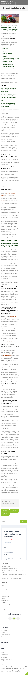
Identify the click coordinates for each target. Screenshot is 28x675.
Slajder (3, 606)
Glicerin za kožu (5, 592)
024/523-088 (4, 659)
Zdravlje (3, 609)
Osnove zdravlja (14, 510)
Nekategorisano (5, 596)
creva (15, 501)
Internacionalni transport (7, 638)
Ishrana (3, 594)
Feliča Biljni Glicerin (5, 566)
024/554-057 (10, 659)
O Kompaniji (4, 630)
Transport (3, 636)
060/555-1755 (9, 3)
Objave (3, 598)
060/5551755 (4, 657)
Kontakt (3, 632)
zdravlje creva (5, 505)
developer (16, 25)
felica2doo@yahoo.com (6, 660)
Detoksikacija (4, 587)
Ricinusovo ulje (4, 602)
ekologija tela (11, 503)
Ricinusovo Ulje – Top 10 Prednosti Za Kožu (11, 578)
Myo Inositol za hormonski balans (9, 568)
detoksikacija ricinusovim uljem (8, 589)
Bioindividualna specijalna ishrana (5, 512)
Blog (7, 501)
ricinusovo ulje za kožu (6, 604)
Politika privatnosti (5, 634)
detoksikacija (5, 503)
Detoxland (3, 645)
